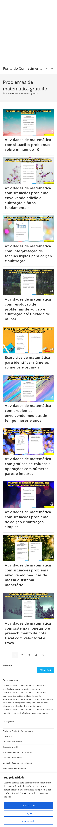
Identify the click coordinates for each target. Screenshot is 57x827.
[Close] (54, 775)
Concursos (7, 736)
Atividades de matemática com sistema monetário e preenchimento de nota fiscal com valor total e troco (28, 633)
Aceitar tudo (28, 805)
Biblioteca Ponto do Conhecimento (18, 731)
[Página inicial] (4, 93)
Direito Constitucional (12, 741)
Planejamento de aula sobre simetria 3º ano (22, 706)
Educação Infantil (10, 747)
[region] (28, 800)
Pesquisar (7, 665)
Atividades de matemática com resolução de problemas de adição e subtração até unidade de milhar (28, 309)
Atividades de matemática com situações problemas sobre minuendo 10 (28, 144)
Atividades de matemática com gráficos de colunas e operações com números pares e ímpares (28, 466)
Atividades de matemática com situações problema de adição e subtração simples (28, 519)
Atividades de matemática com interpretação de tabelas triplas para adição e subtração (28, 253)
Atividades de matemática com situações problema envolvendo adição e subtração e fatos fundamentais (28, 198)
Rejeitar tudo (28, 821)
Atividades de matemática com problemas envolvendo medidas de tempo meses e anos (28, 413)
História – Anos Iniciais (12, 757)
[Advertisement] (28, 28)
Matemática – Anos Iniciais (14, 768)
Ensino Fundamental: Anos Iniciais (17, 752)
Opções (28, 813)
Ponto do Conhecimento (23, 68)
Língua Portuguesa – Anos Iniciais (17, 763)
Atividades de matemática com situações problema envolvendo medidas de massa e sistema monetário (28, 575)
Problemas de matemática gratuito (23, 93)
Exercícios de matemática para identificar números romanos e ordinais (27, 362)
